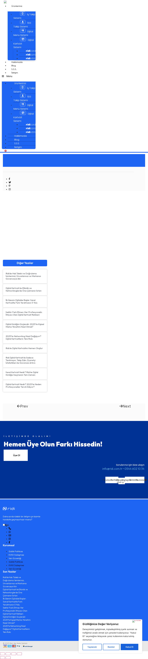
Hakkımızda (17, 62)
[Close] (136, 621)
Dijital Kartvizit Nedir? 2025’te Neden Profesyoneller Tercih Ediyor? (23, 385)
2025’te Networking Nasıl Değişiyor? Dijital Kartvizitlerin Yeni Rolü (23, 337)
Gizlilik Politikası (16, 551)
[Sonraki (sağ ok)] (8, 657)
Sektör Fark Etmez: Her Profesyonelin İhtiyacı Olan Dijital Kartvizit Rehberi (24, 313)
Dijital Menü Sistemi (23, 33)
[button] (19, 76)
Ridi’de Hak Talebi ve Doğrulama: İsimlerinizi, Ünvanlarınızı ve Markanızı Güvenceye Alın (23, 276)
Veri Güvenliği (15, 558)
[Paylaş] (8, 653)
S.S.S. (14, 69)
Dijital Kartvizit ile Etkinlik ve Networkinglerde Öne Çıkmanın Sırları (23, 289)
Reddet (111, 647)
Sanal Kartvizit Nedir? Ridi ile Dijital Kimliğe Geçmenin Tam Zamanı (22, 373)
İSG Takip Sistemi (22, 24)
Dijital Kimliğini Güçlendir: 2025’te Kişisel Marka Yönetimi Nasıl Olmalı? (25, 325)
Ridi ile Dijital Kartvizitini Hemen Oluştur (24, 348)
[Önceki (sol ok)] (2, 657)
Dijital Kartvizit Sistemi (23, 43)
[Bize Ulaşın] (7, 525)
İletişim (14, 72)
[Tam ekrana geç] (13, 653)
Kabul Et (129, 647)
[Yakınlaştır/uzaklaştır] (19, 653)
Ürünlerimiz (16, 6)
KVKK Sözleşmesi (16, 555)
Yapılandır (92, 647)
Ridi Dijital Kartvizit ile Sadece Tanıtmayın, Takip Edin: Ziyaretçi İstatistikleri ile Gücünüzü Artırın (20, 360)
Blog (13, 65)
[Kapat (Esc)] (2, 653)
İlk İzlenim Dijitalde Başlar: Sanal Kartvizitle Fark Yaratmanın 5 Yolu (21, 301)
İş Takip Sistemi (24, 16)
